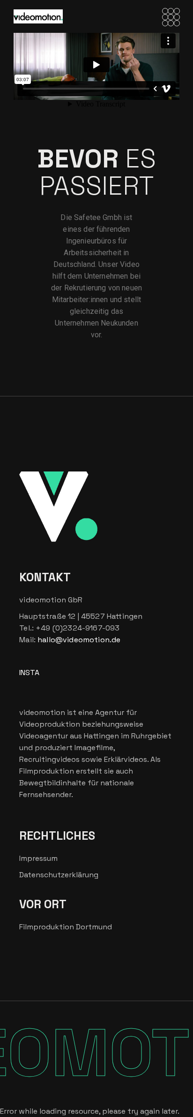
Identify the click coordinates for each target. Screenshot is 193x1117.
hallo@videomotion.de (78, 640)
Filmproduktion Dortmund (65, 927)
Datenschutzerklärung (58, 875)
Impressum (38, 858)
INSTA (29, 672)
